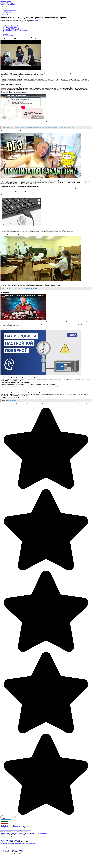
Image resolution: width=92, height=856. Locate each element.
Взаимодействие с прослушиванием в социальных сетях (15, 30)
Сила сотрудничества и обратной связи (11, 32)
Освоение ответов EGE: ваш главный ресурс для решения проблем (15, 826)
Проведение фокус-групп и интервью (11, 28)
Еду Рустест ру (36, 20)
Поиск (2, 815)
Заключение (5, 34)
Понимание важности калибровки (10, 26)
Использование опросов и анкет (10, 27)
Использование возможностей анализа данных (13, 29)
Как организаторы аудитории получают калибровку (14, 25)
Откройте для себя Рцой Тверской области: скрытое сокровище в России (16, 836)
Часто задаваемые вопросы (9, 35)
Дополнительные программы (9, 10)
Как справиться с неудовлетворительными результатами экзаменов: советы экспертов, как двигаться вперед (24, 833)
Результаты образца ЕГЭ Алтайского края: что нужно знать (13, 847)
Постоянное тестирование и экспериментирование (14, 31)
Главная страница (4, 14)
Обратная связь (6, 12)
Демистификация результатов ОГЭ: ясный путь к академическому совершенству (18, 843)
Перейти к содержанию (6, 1)
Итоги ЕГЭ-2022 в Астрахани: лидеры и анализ (11, 840)
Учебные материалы (7, 11)
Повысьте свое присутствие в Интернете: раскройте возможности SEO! (16, 830)
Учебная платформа (7, 8)
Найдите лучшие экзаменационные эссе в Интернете (12, 850)
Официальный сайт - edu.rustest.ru (8, 4)
